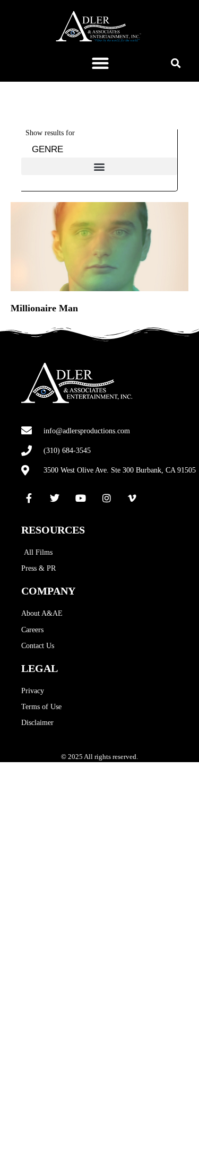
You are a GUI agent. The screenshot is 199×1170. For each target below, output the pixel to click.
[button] (100, 62)
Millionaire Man (44, 308)
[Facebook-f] (29, 498)
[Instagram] (106, 498)
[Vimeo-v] (132, 498)
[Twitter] (55, 498)
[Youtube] (80, 498)
